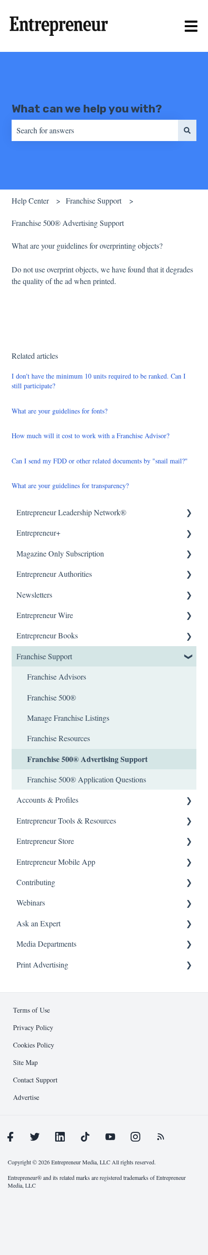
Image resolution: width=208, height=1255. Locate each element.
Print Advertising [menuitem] (42, 964)
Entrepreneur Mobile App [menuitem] (55, 862)
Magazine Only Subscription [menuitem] (60, 553)
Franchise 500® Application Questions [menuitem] (86, 779)
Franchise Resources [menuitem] (58, 738)
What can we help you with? (87, 108)
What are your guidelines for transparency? (70, 485)
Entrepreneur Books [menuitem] (47, 635)
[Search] (187, 130)
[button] (188, 513)
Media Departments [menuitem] (46, 943)
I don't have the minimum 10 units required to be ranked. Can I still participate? (99, 380)
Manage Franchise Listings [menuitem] (68, 718)
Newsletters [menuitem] (34, 594)
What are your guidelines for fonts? (59, 410)
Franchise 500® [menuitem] (51, 697)
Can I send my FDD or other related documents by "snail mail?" (100, 460)
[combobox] (95, 130)
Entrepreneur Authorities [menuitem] (54, 574)
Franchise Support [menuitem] (44, 656)
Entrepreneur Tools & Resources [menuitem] (66, 820)
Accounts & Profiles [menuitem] (47, 799)
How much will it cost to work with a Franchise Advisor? (90, 435)
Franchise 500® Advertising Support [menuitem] (87, 758)
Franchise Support (93, 200)
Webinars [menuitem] (30, 902)
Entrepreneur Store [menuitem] (45, 841)
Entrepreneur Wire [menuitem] (44, 615)
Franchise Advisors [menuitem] (56, 676)
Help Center (30, 200)
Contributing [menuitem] (35, 882)
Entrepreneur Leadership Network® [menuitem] (71, 512)
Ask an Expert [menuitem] (38, 923)
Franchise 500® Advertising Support (68, 223)
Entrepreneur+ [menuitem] (38, 532)
